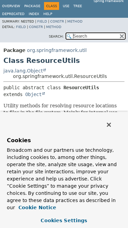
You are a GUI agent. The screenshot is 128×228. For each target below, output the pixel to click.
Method (75, 21)
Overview (11, 6)
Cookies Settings (64, 220)
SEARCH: (56, 36)
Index (34, 14)
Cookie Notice (36, 207)
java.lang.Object (23, 70)
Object (33, 94)
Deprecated (13, 14)
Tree (77, 6)
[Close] (108, 124)
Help (47, 14)
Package (32, 6)
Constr (57, 21)
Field (42, 21)
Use (66, 6)
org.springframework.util (57, 50)
